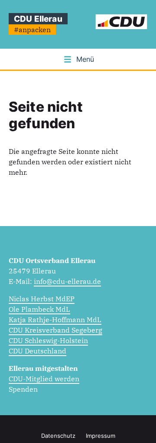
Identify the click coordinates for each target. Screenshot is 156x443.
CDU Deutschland (37, 350)
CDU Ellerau (38, 18)
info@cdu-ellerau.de (67, 281)
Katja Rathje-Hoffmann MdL (55, 319)
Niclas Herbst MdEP (42, 298)
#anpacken (32, 29)
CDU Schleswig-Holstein (48, 340)
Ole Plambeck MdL (39, 309)
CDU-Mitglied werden (44, 378)
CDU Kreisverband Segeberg (55, 330)
